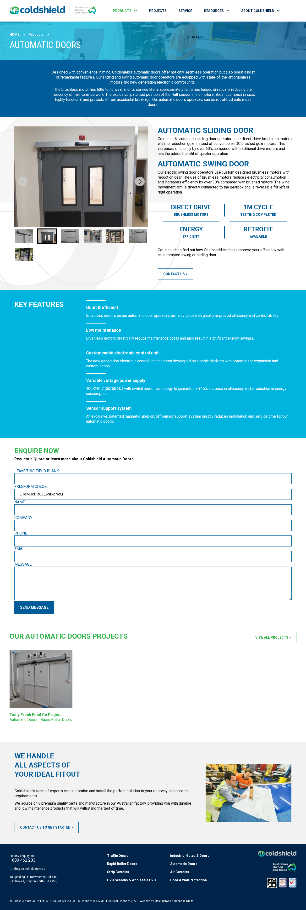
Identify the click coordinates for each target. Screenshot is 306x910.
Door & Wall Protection (188, 880)
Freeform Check (30, 486)
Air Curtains (179, 872)
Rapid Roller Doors (122, 864)
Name (19, 502)
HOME (14, 34)
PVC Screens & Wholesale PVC (131, 880)
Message (23, 564)
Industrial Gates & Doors (189, 856)
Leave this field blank (36, 471)
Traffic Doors (118, 856)
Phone (20, 533)
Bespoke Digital (184, 901)
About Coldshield (257, 11)
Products (122, 11)
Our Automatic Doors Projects (69, 636)
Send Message (34, 607)
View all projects (271, 637)
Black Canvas (162, 901)
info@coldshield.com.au (29, 868)
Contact (196, 37)
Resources (214, 11)
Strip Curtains (118, 872)
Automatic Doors (183, 864)
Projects (158, 11)
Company (23, 517)
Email (20, 548)
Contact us (174, 274)
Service (185, 11)
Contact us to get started (45, 827)
